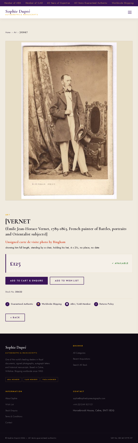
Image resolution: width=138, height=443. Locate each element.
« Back (15, 317)
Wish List (9, 404)
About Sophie (11, 398)
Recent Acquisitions (81, 358)
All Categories (79, 353)
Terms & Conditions (13, 416)
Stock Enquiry (11, 410)
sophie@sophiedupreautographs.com (89, 398)
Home (7, 32)
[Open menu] (130, 12)
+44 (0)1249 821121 (83, 404)
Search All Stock (80, 364)
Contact (8, 422)
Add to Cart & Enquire (26, 280)
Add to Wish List (67, 280)
